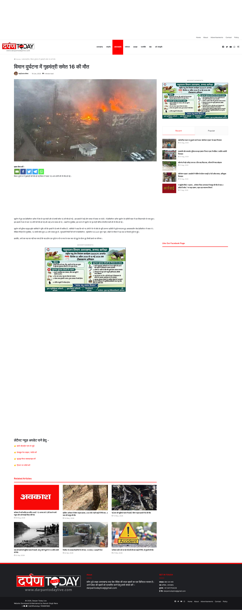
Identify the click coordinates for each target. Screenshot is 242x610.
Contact (229, 37)
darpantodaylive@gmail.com (102, 588)
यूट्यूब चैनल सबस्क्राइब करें (26, 459)
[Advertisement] (121, 17)
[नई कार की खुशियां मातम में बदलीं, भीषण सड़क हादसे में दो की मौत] (134, 497)
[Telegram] (35, 171)
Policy (236, 37)
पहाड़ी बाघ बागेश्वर (23, 74)
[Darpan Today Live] (18, 47)
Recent (178, 131)
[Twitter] (29, 171)
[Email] (17, 171)
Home (198, 37)
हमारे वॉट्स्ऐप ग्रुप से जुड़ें (25, 446)
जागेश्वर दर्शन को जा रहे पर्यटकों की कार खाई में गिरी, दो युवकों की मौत (133, 550)
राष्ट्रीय (108, 47)
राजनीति (143, 47)
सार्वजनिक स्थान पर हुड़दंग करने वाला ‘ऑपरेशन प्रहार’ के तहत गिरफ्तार (200, 140)
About (205, 37)
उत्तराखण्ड (100, 47)
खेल (150, 47)
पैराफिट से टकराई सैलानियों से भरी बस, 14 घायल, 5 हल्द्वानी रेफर (82, 550)
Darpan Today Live (39, 601)
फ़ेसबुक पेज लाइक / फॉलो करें (27, 452)
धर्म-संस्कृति (158, 47)
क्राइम (135, 47)
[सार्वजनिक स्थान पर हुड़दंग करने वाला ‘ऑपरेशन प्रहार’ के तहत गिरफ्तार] (169, 143)
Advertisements (217, 37)
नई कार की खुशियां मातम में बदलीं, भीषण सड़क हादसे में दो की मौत (131, 513)
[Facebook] (23, 171)
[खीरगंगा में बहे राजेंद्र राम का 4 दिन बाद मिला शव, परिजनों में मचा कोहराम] (169, 166)
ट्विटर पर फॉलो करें (23, 465)
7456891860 (45, 606)
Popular (211, 131)
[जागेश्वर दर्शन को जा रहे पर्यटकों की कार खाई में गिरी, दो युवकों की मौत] (134, 534)
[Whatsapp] (41, 171)
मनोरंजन (127, 47)
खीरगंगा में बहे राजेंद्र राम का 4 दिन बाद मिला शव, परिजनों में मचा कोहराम (200, 162)
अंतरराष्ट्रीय (117, 47)
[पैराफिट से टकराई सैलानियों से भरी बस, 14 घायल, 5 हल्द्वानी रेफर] (85, 534)
